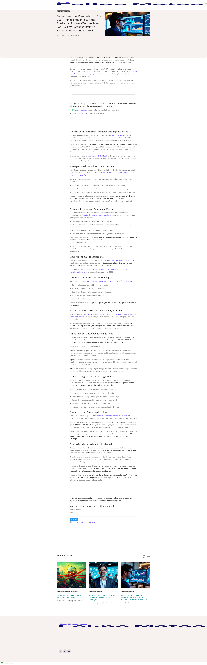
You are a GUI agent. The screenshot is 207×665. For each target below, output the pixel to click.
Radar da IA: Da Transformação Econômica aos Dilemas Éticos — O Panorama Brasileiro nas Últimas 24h (134, 597)
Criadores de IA (79, 113)
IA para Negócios (80, 110)
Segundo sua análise (119, 135)
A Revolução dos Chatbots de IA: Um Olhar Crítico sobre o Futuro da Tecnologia (102, 597)
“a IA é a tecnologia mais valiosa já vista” (113, 416)
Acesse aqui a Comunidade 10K (83, 522)
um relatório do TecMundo (98, 156)
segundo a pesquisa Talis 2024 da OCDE (119, 260)
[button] (7, 663)
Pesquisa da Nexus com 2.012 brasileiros (96, 215)
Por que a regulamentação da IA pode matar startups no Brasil (71, 596)
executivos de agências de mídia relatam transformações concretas (111, 281)
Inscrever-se (73, 519)
